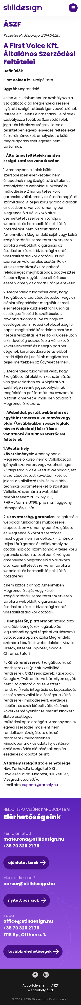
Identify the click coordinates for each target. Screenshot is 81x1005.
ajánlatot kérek (23, 862)
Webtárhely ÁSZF (40, 990)
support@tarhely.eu (40, 784)
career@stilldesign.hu (29, 883)
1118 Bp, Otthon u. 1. (24, 934)
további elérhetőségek (30, 951)
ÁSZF (54, 985)
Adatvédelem (33, 985)
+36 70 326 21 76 (21, 846)
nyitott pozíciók (23, 900)
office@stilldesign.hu (28, 921)
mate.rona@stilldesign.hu (33, 839)
